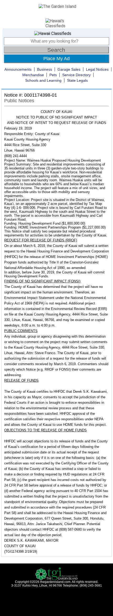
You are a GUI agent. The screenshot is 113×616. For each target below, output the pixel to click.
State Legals (77, 80)
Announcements (18, 69)
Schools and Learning (43, 80)
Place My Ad (56, 58)
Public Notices (19, 100)
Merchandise (33, 75)
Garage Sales (69, 69)
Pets (53, 75)
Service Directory (76, 75)
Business (44, 69)
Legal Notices (97, 69)
